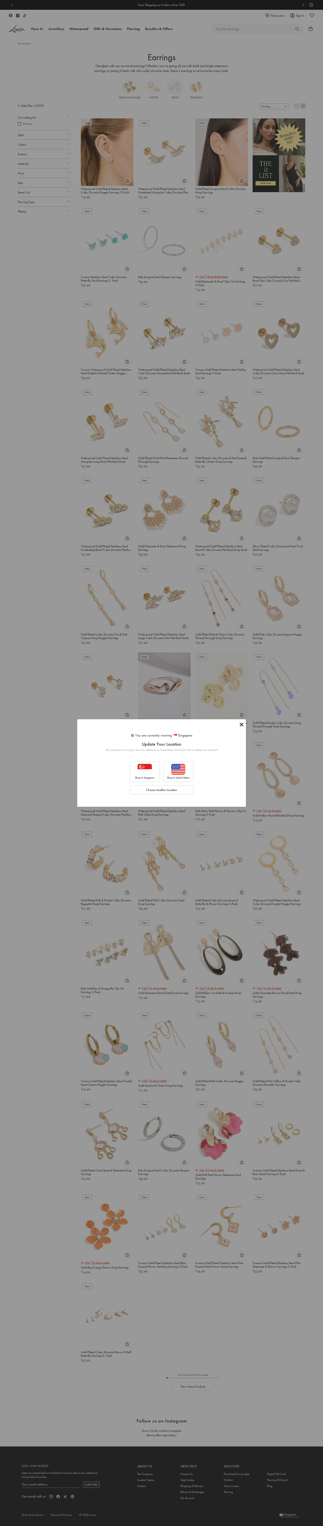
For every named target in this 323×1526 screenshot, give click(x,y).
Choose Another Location (161, 790)
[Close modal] (241, 724)
